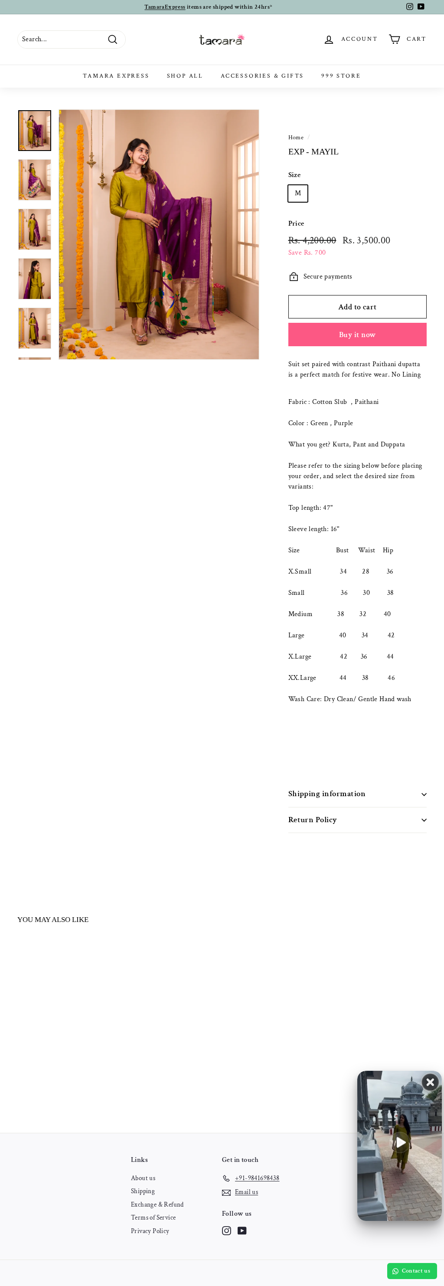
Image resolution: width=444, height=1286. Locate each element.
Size (294, 175)
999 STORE (341, 76)
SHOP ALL (185, 76)
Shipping (143, 1191)
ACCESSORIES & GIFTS (262, 76)
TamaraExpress (164, 7)
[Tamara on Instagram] (226, 1231)
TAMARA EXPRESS (116, 76)
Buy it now (357, 335)
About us (143, 1178)
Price (296, 223)
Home (296, 137)
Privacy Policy (150, 1231)
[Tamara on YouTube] (242, 1231)
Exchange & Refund (157, 1205)
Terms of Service (153, 1218)
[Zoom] (159, 235)
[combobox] (357, 369)
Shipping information (327, 793)
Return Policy (312, 819)
